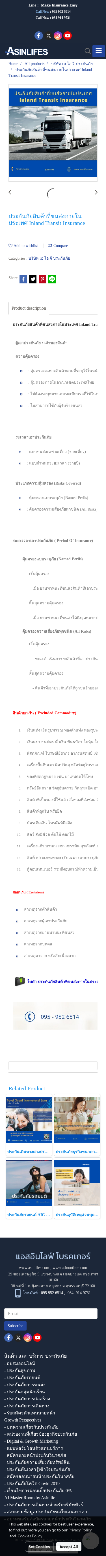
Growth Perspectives (22, 1420)
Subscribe (15, 1326)
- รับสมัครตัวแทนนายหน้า (29, 1412)
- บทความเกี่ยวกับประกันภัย (31, 1427)
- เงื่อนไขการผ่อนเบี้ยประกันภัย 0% (38, 1490)
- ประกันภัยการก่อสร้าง (27, 1398)
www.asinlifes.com (34, 1268)
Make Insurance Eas (58, 5)
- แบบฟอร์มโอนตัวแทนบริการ (33, 1448)
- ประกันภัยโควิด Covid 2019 (32, 1483)
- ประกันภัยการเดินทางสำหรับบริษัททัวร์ (43, 1504)
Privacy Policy (80, 1529)
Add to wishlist (25, 246)
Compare (60, 246)
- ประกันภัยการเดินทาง (26, 1405)
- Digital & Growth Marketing (31, 1441)
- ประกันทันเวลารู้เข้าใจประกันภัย (37, 1469)
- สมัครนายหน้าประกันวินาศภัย (35, 1455)
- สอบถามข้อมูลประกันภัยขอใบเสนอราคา (45, 1511)
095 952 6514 (61, 12)
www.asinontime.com (70, 1268)
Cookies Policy (30, 1535)
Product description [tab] (29, 308)
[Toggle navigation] (98, 51)
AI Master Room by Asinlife (29, 1497)
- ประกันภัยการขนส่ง (25, 1384)
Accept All (69, 1546)
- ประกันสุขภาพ (19, 1370)
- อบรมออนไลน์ (19, 1363)
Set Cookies (39, 1546)
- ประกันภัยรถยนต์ (22, 1377)
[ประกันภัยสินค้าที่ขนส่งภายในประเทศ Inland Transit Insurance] (53, 133)
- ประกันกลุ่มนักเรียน (24, 1391)
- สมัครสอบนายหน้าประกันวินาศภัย (39, 1476)
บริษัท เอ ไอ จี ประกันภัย (49, 258)
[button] (86, 51)
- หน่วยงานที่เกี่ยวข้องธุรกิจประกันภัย (40, 1434)
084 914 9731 (79, 1293)
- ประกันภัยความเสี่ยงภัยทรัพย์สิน (37, 1462)
